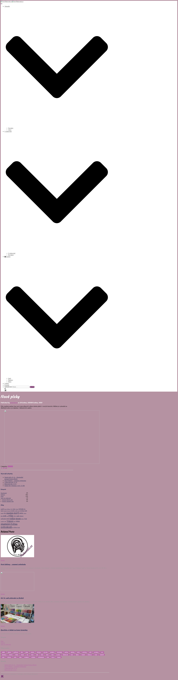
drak (14, 509)
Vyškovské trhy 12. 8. (10, 482)
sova (8, 519)
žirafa (18, 527)
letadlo (2, 513)
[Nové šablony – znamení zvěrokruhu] (17, 557)
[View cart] (5, 391)
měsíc (21, 513)
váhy (5, 521)
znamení (5, 523)
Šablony (10, 380)
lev (5, 513)
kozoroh (9, 510)
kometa (5, 510)
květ (19, 510)
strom (18, 518)
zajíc (15, 521)
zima (18, 521)
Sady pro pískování (6, 498)
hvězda (21, 509)
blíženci (8, 509)
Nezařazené (4, 493)
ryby (14, 516)
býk (11, 509)
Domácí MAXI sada (7, 499)
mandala (9, 513)
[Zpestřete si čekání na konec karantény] (17, 622)
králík (16, 510)
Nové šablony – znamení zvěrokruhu (15, 480)
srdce (12, 518)
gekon (17, 509)
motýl (16, 513)
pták (4, 516)
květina (22, 511)
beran (5, 509)
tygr (25, 519)
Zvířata (13, 524)
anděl (2, 509)
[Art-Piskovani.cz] (12, 1)
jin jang (45, 652)
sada (17, 516)
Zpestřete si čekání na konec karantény (14, 630)
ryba (10, 515)
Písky (9, 382)
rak (7, 516)
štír (13, 527)
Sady (9, 378)
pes (2, 516)
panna (25, 513)
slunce (21, 516)
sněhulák (3, 518)
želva (15, 527)
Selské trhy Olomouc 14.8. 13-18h (14, 485)
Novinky (10, 466)
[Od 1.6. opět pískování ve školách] (17, 590)
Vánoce (10, 521)
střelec (22, 518)
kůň (26, 511)
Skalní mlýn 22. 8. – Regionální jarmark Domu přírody (13, 478)
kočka (13, 511)
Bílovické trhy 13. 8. (10, 484)
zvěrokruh (6, 526)
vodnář (2, 521)
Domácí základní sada (8, 501)
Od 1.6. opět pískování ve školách (12, 598)
